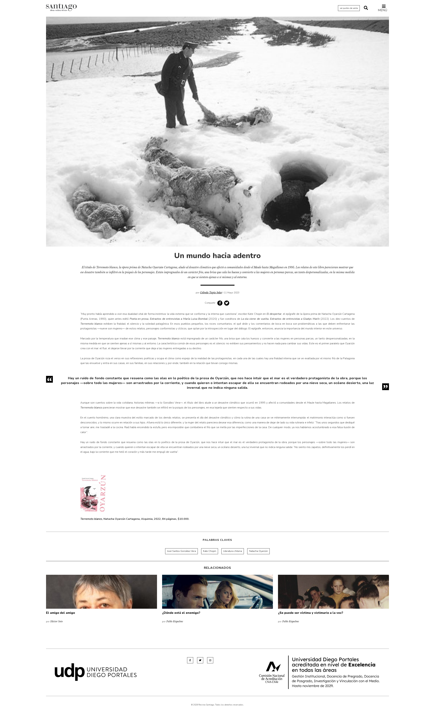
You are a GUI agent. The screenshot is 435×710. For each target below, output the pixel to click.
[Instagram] (210, 660)
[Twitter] (200, 660)
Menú (382, 10)
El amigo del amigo (60, 613)
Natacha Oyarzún (258, 551)
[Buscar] (366, 8)
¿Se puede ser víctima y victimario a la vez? (310, 613)
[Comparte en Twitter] (226, 303)
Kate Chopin (209, 551)
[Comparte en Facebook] (219, 303)
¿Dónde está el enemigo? (181, 613)
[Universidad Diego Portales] (95, 671)
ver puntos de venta (349, 8)
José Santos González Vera (181, 551)
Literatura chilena (232, 551)
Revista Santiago (61, 7)
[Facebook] (190, 660)
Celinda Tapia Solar (211, 292)
